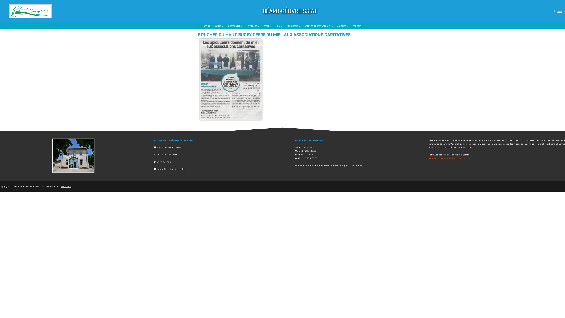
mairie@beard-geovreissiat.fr (171, 169)
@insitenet (66, 186)
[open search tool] (553, 11)
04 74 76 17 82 (164, 161)
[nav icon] (559, 11)
